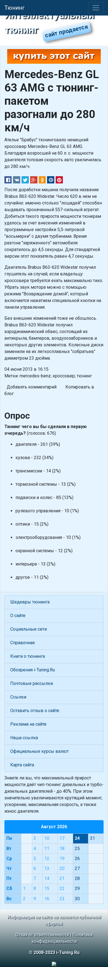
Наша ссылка (24, 737)
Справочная (22, 642)
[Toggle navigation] (96, 7)
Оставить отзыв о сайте (34, 710)
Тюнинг (14, 7)
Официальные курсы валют (39, 751)
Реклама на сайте (28, 724)
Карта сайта (22, 765)
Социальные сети (28, 629)
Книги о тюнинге (27, 656)
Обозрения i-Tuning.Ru (32, 669)
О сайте (17, 615)
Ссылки (18, 697)
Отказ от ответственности (42, 934)
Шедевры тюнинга (30, 602)
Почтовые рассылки (31, 683)
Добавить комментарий (31, 387)
